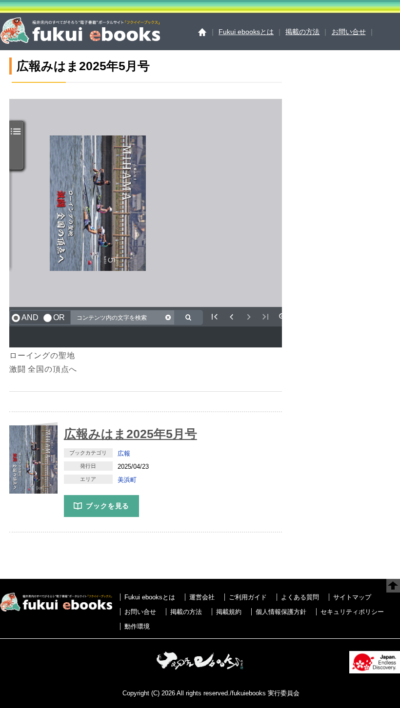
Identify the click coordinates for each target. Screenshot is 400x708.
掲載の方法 (302, 32)
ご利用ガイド (248, 597)
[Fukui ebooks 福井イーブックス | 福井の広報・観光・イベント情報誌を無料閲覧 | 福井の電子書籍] (80, 41)
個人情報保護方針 (281, 611)
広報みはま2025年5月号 (130, 433)
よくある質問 (300, 597)
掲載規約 (228, 611)
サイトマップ (352, 597)
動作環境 (137, 626)
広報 (124, 453)
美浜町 (127, 479)
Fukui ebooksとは (246, 32)
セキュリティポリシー (352, 611)
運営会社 (202, 597)
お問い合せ (349, 32)
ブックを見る (107, 506)
